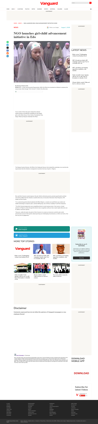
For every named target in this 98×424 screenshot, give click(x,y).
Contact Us (37, 420)
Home (8, 9)
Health (29, 409)
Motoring (52, 409)
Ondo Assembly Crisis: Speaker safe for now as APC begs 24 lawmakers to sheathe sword (80, 76)
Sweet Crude (74, 403)
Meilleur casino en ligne (61, 420)
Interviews (52, 403)
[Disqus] (42, 335)
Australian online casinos (80, 420)
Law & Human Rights (54, 406)
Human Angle (31, 412)
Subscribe (81, 258)
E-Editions (9, 415)
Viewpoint (73, 412)
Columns (59, 9)
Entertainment (31, 403)
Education (9, 413)
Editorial (52, 9)
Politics (27, 9)
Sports (46, 9)
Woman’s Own (74, 413)
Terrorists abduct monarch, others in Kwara (60, 275)
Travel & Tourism (74, 409)
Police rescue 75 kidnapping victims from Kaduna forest (79, 55)
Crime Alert (9, 409)
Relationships (53, 412)
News (13, 9)
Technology (73, 405)
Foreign (30, 408)
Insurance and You (32, 413)
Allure (8, 403)
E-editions (20, 9)
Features (30, 406)
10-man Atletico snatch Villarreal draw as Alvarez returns (81, 83)
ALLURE (66, 9)
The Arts (73, 406)
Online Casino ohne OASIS (51, 420)
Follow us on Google (54, 27)
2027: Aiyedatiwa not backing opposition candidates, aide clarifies (80, 69)
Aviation (8, 405)
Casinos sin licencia (24, 422)
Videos (72, 410)
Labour (51, 405)
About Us (25, 420)
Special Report (53, 413)
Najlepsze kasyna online (71, 420)
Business (39, 9)
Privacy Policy (43, 420)
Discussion (9, 412)
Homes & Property (32, 410)
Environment (31, 405)
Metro (33, 9)
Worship (73, 415)
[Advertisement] (29, 142)
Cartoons (73, 408)
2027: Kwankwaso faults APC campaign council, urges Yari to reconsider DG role (80, 61)
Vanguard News (49, 4)
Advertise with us (31, 420)
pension (30, 415)
